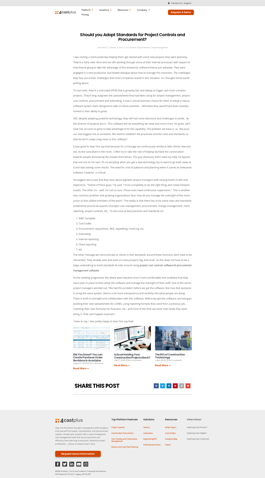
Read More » (81, 368)
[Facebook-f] (57, 464)
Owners (146, 427)
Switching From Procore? (197, 427)
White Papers (170, 427)
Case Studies (170, 433)
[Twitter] (64, 464)
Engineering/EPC (150, 439)
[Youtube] (78, 464)
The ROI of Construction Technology (170, 356)
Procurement (131, 47)
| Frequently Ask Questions (96, 471)
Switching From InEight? (196, 433)
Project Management (160, 47)
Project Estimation (144, 47)
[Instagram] (85, 464)
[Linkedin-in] (71, 464)
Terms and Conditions (78, 471)
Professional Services (152, 444)
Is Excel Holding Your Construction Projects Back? (132, 356)
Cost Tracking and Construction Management (124, 440)
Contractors (148, 433)
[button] (156, 385)
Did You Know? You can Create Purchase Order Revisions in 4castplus (87, 358)
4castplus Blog (171, 439)
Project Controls (117, 427)
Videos (168, 444)
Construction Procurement (122, 433)
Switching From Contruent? (198, 439)
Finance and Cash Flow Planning (124, 447)
